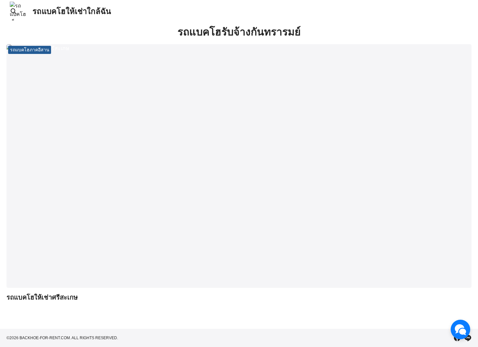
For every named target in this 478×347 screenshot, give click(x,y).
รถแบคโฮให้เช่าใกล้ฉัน (72, 11)
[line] (467, 338)
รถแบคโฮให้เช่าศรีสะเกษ (42, 297)
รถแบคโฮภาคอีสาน (29, 49)
